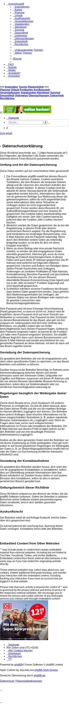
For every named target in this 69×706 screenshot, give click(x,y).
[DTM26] (1, 112)
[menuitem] (21, 6)
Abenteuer (43, 92)
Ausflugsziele (42, 89)
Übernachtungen (39, 95)
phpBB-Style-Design (46, 670)
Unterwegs (21, 95)
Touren (23, 87)
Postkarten (26, 89)
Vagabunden (28, 92)
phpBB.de (39, 675)
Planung (5, 89)
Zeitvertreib (57, 95)
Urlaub (15, 89)
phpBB (18, 664)
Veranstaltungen (10, 92)
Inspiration (11, 87)
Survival (55, 92)
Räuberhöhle (36, 87)
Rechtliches (7, 98)
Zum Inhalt (6, 133)
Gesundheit (7, 95)
